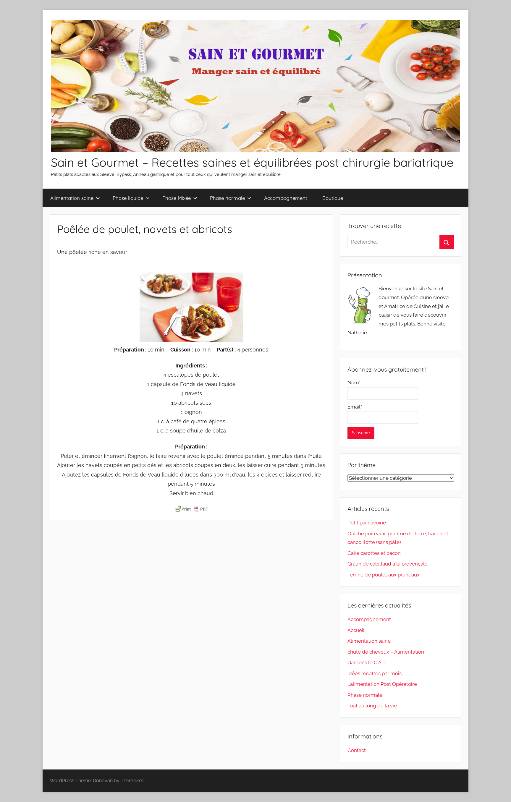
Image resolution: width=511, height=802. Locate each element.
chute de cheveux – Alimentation (385, 652)
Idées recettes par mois (374, 673)
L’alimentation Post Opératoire (382, 684)
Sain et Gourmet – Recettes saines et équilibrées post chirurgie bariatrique (252, 162)
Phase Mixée (176, 198)
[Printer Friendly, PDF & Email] (191, 509)
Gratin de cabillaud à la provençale (387, 564)
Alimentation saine (71, 198)
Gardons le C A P (366, 662)
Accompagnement (285, 198)
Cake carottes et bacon (374, 553)
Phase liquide (128, 198)
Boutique (332, 198)
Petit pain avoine (366, 523)
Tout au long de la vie (372, 706)
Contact (356, 750)
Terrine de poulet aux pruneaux (383, 575)
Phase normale (227, 198)
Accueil (356, 630)
